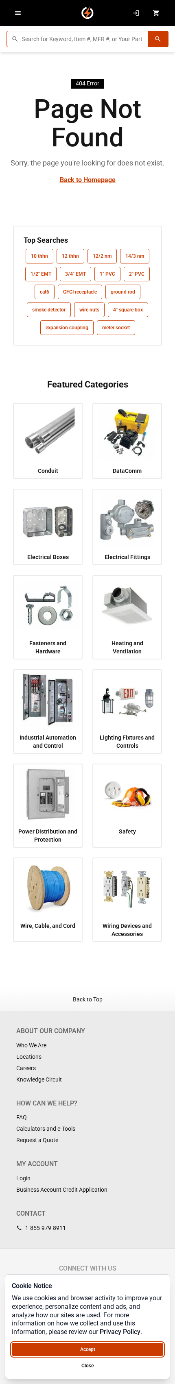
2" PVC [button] (136, 274)
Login (23, 1178)
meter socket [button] (116, 328)
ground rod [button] (123, 292)
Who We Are (31, 1045)
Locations (29, 1056)
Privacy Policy (120, 1332)
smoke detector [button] (49, 310)
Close (87, 1366)
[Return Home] (87, 13)
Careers (26, 1068)
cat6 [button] (44, 292)
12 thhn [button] (70, 256)
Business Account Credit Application (61, 1189)
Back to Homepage (88, 180)
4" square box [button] (128, 310)
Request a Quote (37, 1140)
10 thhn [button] (39, 256)
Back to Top (88, 999)
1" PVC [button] (107, 274)
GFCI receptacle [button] (80, 292)
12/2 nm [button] (102, 256)
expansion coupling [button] (67, 328)
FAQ (21, 1117)
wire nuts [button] (89, 310)
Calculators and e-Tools (45, 1128)
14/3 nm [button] (134, 256)
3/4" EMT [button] (75, 274)
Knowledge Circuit (39, 1079)
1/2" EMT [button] (41, 274)
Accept (87, 1349)
